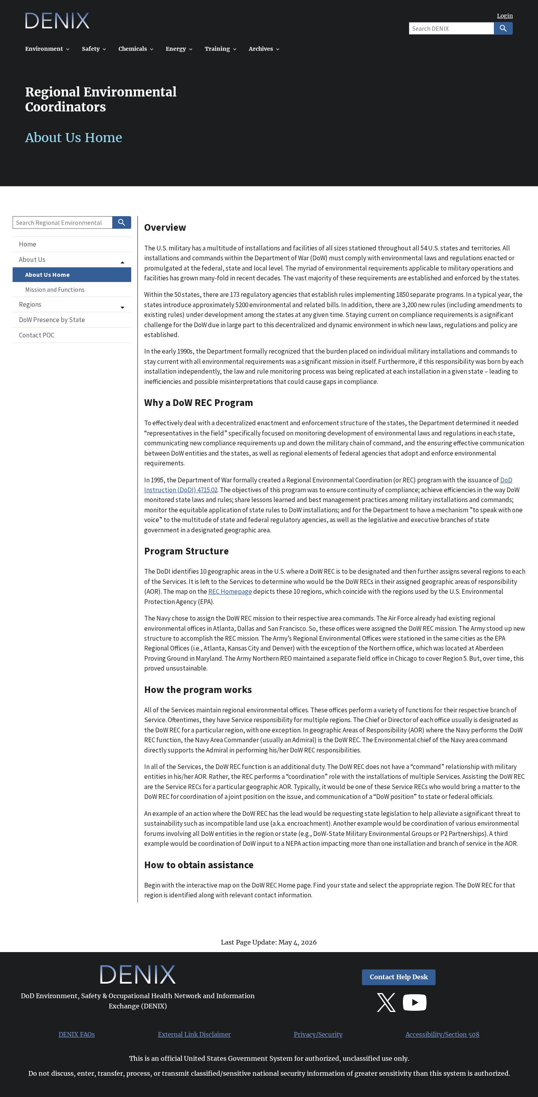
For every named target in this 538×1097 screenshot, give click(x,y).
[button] (72, 259)
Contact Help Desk (399, 977)
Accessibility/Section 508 (443, 1034)
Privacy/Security (318, 1034)
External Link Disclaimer (194, 1034)
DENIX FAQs (77, 1034)
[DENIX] (57, 23)
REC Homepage (230, 591)
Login (505, 16)
